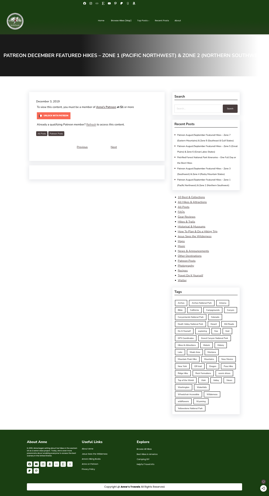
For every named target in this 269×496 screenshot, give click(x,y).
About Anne (87, 448)
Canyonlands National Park (191, 317)
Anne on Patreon (90, 464)
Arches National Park (202, 303)
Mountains (209, 359)
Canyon (230, 310)
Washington (183, 387)
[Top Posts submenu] (148, 20)
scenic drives (224, 373)
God (227, 331)
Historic (206, 345)
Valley (216, 380)
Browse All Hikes (144, 449)
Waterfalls (202, 387)
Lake (180, 352)
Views (229, 380)
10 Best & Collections (191, 197)
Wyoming (201, 401)
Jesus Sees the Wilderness (195, 236)
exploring (202, 331)
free (216, 331)
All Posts (42, 133)
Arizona (222, 303)
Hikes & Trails (186, 222)
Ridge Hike (183, 373)
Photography (186, 266)
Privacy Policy (88, 469)
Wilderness (212, 394)
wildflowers (183, 401)
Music (181, 246)
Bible (180, 310)
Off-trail (198, 366)
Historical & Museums (191, 226)
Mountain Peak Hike (187, 359)
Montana (211, 352)
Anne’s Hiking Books (91, 459)
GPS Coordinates (186, 338)
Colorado (215, 317)
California (194, 310)
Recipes (183, 270)
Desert (214, 324)
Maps (181, 241)
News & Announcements (193, 251)
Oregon (212, 366)
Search (230, 108)
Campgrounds (213, 310)
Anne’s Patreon (106, 107)
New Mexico (227, 359)
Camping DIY (143, 459)
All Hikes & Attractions (192, 202)
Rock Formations (203, 373)
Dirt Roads (229, 324)
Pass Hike (228, 366)
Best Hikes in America (147, 454)
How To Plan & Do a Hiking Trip (197, 231)
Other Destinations (190, 256)
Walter (182, 280)
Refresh (91, 124)
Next (114, 147)
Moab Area (195, 352)
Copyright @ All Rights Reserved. (134, 486)
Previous (82, 147)
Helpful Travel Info (145, 464)
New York (182, 366)
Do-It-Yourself (184, 331)
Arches (181, 303)
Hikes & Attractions (187, 345)
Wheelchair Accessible (188, 394)
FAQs (181, 212)
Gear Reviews (186, 217)
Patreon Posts (56, 133)
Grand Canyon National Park (214, 338)
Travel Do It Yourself (190, 275)
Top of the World (186, 380)
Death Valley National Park (190, 324)
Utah (203, 380)
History (220, 345)
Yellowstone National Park (190, 408)
